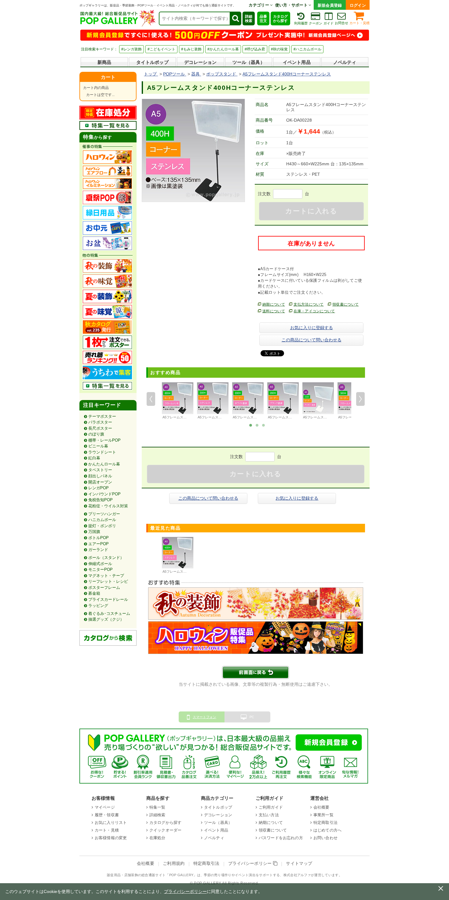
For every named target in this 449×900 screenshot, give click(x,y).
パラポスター (100, 422)
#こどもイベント (161, 49)
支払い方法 (269, 815)
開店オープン (100, 482)
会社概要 (321, 807)
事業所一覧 (323, 815)
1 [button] (251, 425)
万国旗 (94, 531)
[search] (235, 18)
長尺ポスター (100, 428)
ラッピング (98, 605)
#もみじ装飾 (191, 49)
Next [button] (360, 399)
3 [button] (264, 425)
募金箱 (94, 593)
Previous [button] (151, 399)
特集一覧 (157, 807)
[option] (177, 401)
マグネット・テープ (106, 575)
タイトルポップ (152, 62)
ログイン (358, 5)
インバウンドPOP (104, 494)
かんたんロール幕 (104, 464)
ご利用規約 (174, 863)
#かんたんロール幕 (223, 49)
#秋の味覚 (279, 49)
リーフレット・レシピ (108, 581)
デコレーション (200, 62)
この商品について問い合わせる (311, 339)
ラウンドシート (102, 452)
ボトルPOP (98, 537)
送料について (273, 311)
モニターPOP (100, 569)
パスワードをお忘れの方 (281, 838)
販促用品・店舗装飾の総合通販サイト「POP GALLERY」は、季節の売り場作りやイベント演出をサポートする (193, 875)
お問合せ (341, 23)
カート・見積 (359, 23)
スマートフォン (204, 717)
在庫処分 (157, 838)
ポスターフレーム (104, 587)
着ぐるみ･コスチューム (109, 613)
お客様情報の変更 (111, 838)
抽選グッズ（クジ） (106, 619)
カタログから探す (280, 18)
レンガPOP (98, 488)
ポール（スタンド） (106, 557)
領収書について (345, 304)
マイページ (105, 807)
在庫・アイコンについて (314, 311)
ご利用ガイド (271, 807)
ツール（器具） (248, 62)
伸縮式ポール (100, 563)
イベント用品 (297, 62)
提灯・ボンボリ (102, 525)
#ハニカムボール (307, 49)
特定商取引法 (325, 822)
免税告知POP (100, 500)
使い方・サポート (292, 5)
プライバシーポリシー (250, 863)
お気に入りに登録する (311, 327)
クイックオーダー (165, 830)
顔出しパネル (100, 476)
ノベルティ (344, 62)
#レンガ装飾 (131, 49)
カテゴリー (259, 5)
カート (108, 77)
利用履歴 (301, 23)
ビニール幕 (98, 446)
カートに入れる (311, 211)
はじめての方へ (327, 830)
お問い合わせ (325, 838)
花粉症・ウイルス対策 (108, 506)
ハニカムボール (102, 519)
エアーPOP (98, 544)
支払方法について (309, 304)
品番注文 (263, 18)
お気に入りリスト (111, 822)
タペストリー (100, 470)
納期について (273, 304)
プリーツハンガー (104, 514)
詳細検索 (248, 18)
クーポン (315, 23)
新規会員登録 (330, 5)
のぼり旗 (96, 434)
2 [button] (257, 425)
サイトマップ (299, 863)
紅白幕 (94, 458)
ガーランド (98, 549)
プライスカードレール (108, 599)
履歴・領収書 (107, 815)
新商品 (104, 62)
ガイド (328, 23)
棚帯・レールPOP (104, 440)
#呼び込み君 (255, 49)
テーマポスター (102, 416)
